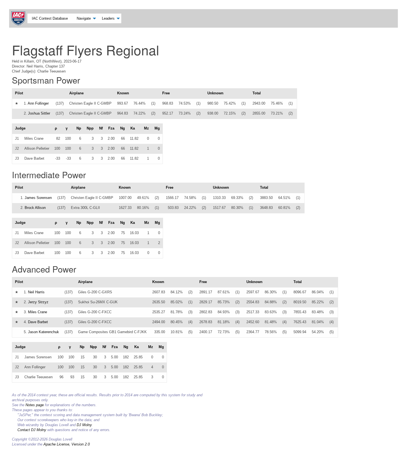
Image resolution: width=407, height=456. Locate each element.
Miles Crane (37, 312)
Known (123, 93)
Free (166, 93)
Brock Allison (35, 208)
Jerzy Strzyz (38, 302)
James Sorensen (38, 198)
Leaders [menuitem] (108, 18)
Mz (146, 128)
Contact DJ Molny (31, 430)
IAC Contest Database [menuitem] (50, 18)
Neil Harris (36, 292)
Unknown (215, 93)
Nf (101, 128)
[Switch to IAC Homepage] (19, 18)
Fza (111, 128)
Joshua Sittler (39, 113)
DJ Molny (84, 425)
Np (78, 128)
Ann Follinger (38, 103)
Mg (157, 128)
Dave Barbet (38, 322)
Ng (122, 128)
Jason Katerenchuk (43, 332)
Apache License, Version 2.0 (66, 444)
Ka (132, 128)
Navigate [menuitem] (84, 18)
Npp (90, 128)
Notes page (34, 405)
